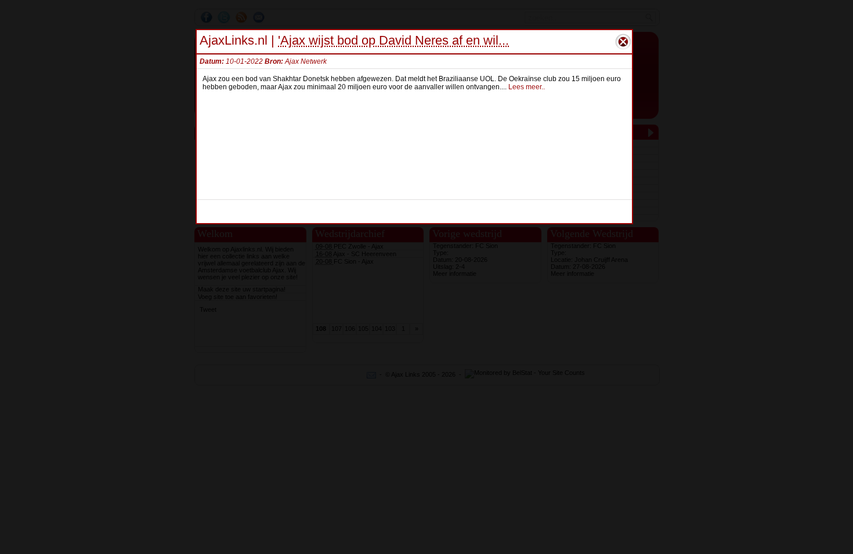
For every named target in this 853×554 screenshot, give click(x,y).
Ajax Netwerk (306, 61)
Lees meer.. (526, 87)
